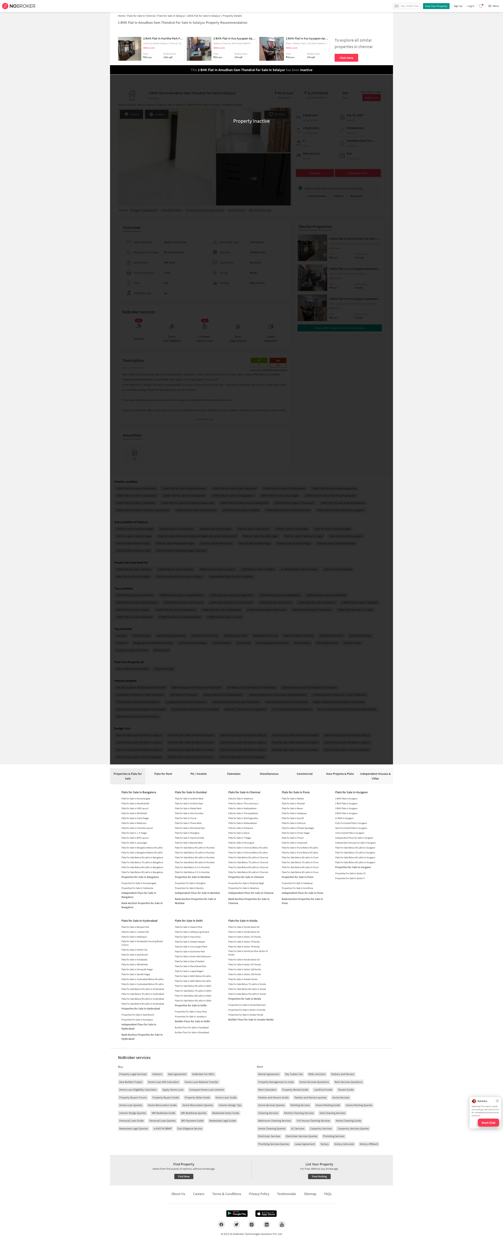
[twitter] (236, 1224)
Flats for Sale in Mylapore (240, 827)
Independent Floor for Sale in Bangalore (138, 895)
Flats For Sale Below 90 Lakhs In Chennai (248, 872)
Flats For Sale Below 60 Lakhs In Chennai (248, 857)
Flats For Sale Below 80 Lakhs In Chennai (248, 867)
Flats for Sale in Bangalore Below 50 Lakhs (142, 852)
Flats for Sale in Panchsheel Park (190, 966)
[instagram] (251, 1224)
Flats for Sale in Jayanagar (134, 842)
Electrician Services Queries (301, 1136)
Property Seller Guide (197, 1097)
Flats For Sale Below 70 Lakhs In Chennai (248, 862)
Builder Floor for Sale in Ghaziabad (192, 1032)
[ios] (266, 1213)
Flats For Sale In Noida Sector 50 (244, 931)
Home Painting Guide (328, 1105)
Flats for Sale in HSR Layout (134, 808)
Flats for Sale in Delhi (189, 920)
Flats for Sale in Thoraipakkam (243, 813)
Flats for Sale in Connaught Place (191, 946)
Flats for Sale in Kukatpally (134, 959)
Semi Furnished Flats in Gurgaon (351, 827)
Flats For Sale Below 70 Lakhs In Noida (247, 984)
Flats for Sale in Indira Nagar (135, 818)
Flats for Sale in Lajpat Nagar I (189, 971)
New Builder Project (130, 1082)
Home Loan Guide (226, 1097)
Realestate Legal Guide (222, 1120)
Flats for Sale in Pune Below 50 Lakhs (300, 852)
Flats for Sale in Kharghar (187, 832)
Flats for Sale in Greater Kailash (190, 941)
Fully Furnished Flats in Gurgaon (351, 823)
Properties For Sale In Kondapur (137, 1019)
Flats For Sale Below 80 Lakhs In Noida (247, 988)
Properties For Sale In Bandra (189, 888)
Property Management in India (276, 1082)
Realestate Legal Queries (133, 1128)
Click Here (346, 58)
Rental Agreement (268, 1074)
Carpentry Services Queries (353, 1128)
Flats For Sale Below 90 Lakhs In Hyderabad (142, 1003)
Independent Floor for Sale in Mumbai (197, 893)
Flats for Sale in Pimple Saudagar (298, 827)
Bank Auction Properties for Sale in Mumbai (195, 901)
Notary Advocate (344, 1144)
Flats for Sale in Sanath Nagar (135, 974)
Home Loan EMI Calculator (163, 1082)
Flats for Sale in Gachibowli (134, 954)
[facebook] (221, 1224)
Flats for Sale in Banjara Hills (135, 926)
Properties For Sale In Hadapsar (297, 883)
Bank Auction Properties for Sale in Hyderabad (142, 1037)
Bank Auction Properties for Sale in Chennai (249, 901)
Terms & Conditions (226, 1193)
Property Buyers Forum (133, 1097)
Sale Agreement (177, 1074)
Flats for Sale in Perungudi (241, 842)
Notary (325, 1144)
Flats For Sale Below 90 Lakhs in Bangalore (142, 872)
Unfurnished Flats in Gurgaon (349, 832)
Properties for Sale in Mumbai (192, 877)
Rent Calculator (267, 1089)
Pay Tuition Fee (294, 1074)
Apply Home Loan (173, 1089)
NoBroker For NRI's (203, 1074)
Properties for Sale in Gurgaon (353, 867)
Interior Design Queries (132, 1113)
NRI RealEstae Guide (163, 1113)
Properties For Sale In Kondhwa (297, 888)
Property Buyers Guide (165, 1097)
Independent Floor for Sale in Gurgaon (354, 837)
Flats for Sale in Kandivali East (189, 837)
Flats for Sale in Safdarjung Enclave (192, 931)
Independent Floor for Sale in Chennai (251, 893)
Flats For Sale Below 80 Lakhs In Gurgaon (355, 857)
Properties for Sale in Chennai (246, 877)
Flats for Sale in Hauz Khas (188, 936)
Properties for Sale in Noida (244, 998)
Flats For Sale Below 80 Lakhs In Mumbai (195, 857)
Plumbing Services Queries (273, 1144)
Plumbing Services (333, 1136)
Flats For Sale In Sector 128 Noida (244, 969)
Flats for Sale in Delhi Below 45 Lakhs (193, 976)
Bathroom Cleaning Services (274, 1120)
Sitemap (310, 1193)
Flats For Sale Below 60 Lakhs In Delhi (193, 985)
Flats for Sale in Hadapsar (294, 813)
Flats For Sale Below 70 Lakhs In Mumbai (195, 852)
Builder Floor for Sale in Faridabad (192, 1027)
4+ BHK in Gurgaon (344, 818)
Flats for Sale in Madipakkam (242, 808)
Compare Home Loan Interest (206, 1089)
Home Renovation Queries (197, 1105)
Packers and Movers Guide (273, 1097)
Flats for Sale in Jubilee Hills (135, 931)
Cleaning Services (268, 1113)
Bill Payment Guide (192, 1120)
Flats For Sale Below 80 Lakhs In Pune (300, 867)
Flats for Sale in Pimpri (293, 837)
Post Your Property (436, 6)
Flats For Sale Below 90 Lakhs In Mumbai (195, 862)
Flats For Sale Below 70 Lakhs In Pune (300, 862)
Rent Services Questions (349, 1082)
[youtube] (281, 1224)
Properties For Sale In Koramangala (138, 883)
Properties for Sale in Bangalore (140, 877)
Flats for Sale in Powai (185, 818)
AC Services (297, 1128)
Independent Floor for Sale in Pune (302, 893)
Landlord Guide (323, 1089)
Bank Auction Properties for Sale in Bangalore (142, 905)
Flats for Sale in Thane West (188, 823)
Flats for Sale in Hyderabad (139, 920)
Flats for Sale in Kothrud (294, 823)
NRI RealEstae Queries (194, 1113)
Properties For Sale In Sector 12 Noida (246, 1009)
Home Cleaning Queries (271, 1128)
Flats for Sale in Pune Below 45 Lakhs (300, 847)
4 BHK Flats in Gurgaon (346, 813)
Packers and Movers (342, 1074)
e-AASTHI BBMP (163, 1128)
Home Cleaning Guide (348, 1120)
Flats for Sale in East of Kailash (190, 961)
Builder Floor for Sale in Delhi (192, 1021)
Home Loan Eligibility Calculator (138, 1089)
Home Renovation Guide (162, 1105)
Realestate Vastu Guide (225, 1113)
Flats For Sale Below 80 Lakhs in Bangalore (142, 867)
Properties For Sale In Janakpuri (191, 1016)
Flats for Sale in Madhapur (134, 936)
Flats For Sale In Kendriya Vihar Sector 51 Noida (248, 953)
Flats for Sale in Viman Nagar (296, 832)
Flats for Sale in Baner (292, 808)
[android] (237, 1213)
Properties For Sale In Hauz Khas (191, 1011)
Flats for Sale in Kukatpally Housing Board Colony (142, 943)
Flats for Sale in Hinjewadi (294, 842)
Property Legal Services (133, 1074)
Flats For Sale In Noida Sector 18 (244, 959)
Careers (198, 1193)
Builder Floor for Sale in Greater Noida (251, 1019)
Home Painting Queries (359, 1105)
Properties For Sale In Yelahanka (137, 888)
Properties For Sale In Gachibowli (137, 1014)
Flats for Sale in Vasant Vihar (188, 926)
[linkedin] (266, 1224)
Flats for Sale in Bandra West (189, 842)
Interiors (157, 1074)
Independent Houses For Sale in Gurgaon (355, 842)
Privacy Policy (259, 1193)
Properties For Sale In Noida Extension (247, 1004)
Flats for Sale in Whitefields (134, 964)
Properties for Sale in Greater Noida (245, 1014)
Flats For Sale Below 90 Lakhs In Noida (247, 993)
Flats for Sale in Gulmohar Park (190, 951)
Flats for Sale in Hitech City (134, 949)
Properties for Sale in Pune (297, 877)
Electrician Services (269, 1136)
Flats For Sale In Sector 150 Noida (244, 974)
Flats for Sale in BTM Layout (135, 837)
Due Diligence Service (189, 1128)
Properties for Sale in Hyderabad (140, 1008)
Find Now (183, 1176)
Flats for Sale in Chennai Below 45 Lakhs (248, 847)
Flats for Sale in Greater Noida (242, 979)
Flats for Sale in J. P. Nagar (134, 832)
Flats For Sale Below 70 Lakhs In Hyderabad (142, 993)
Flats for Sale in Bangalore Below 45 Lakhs (142, 847)
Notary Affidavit (369, 1144)
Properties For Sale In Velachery (243, 888)
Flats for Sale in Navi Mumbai (189, 813)
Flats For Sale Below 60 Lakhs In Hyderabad (142, 988)
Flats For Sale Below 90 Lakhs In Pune (300, 872)
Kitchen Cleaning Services (299, 1113)
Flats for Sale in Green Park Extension (193, 956)
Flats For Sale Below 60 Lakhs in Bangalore (142, 857)
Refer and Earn (317, 1074)
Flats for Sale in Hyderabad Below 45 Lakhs (142, 979)
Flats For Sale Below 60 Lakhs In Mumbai (195, 847)
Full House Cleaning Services (313, 1120)
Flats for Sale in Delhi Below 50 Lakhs (193, 980)
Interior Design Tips (230, 1105)
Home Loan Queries (130, 1105)
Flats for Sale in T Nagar (239, 837)
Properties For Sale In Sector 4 (349, 878)
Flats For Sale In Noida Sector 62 (244, 926)
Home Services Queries (271, 1105)
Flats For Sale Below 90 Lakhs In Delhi (193, 1000)
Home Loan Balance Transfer (201, 1082)
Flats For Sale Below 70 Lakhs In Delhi (193, 990)
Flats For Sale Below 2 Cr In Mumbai (192, 872)
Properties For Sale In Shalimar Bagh (246, 883)
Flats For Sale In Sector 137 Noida (244, 936)
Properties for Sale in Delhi (191, 1005)
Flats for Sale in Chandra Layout (137, 827)
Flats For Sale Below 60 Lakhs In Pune (300, 857)
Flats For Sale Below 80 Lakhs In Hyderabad (142, 998)
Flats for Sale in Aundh (293, 818)
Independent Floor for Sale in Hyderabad (138, 1026)
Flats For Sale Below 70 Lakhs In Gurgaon (355, 852)
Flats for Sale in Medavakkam (242, 823)
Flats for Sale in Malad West (188, 808)
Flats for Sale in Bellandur (134, 823)
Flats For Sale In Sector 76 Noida (244, 946)
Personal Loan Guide (131, 1120)
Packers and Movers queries (310, 1097)
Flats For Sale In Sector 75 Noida (244, 941)
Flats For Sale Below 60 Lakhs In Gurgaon (355, 847)
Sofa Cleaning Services (332, 1113)
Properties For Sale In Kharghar (190, 883)
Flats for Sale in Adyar (239, 832)
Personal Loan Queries (162, 1120)
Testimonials (286, 1193)
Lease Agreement (305, 1144)
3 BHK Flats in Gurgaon (346, 808)
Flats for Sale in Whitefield (134, 813)
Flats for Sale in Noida (242, 920)
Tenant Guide (346, 1089)
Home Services (340, 1097)
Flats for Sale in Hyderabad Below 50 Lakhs (142, 984)
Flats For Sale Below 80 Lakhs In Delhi (193, 995)
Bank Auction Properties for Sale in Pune (302, 901)
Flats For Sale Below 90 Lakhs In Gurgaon (355, 862)
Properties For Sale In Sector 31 (350, 873)
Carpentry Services (321, 1128)
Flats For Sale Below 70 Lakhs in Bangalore (142, 862)
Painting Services (300, 1105)
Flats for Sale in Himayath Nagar (137, 969)
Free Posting (319, 1176)
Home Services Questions (314, 1082)
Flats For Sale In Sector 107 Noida (244, 964)
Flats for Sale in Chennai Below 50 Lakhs (248, 852)
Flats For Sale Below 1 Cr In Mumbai (192, 867)
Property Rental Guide (295, 1089)
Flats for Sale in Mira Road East (190, 827)
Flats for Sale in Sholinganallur (243, 818)
